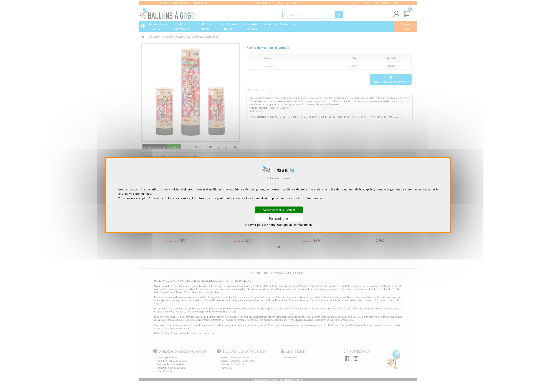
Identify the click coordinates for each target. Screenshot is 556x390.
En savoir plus (278, 218)
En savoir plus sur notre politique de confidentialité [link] (278, 224)
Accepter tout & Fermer (279, 210)
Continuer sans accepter (278, 178)
